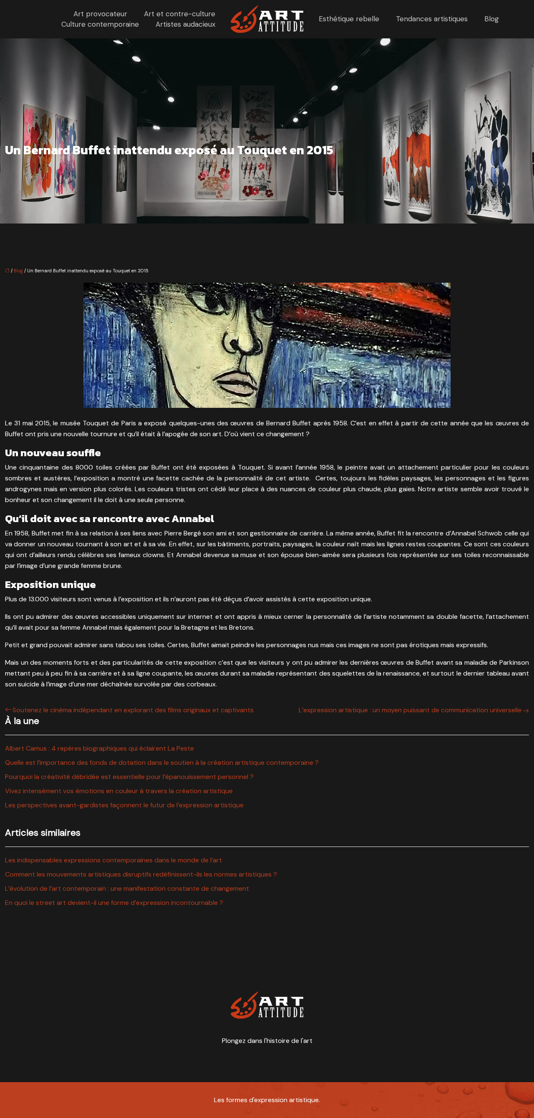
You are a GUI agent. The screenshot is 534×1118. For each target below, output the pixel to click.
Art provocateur (100, 13)
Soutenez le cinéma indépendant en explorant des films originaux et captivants (133, 710)
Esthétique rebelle (349, 18)
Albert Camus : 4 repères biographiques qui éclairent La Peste (99, 748)
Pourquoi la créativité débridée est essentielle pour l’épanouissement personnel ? (129, 776)
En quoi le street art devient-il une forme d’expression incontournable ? (114, 902)
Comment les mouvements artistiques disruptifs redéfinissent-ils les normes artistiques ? (141, 874)
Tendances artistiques (432, 18)
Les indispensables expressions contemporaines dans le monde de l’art (113, 860)
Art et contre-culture (179, 13)
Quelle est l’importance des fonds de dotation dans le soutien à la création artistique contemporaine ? (162, 762)
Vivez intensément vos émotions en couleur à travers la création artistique (119, 790)
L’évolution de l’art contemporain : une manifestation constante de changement (127, 888)
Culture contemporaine (100, 24)
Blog (491, 18)
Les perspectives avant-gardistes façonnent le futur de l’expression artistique (124, 805)
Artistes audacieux (185, 24)
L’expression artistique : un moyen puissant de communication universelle (410, 710)
